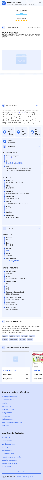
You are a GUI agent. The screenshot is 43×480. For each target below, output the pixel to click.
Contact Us (21, 472)
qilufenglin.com (7, 419)
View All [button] (38, 106)
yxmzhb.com (6, 416)
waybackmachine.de (9, 463)
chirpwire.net (7, 441)
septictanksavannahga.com (12, 422)
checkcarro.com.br (9, 454)
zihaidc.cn (5, 426)
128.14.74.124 (19, 163)
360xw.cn (22, 113)
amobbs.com (6, 447)
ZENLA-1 (9, 158)
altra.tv (4, 403)
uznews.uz (6, 438)
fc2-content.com (8, 409)
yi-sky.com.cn (7, 413)
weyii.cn (37, 370)
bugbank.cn (6, 406)
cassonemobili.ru (8, 400)
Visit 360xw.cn (21, 14)
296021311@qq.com (12, 261)
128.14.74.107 (10, 163)
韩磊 (7, 250)
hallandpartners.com (9, 397)
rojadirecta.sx (7, 450)
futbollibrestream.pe (9, 460)
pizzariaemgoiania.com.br (11, 457)
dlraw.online (6, 467)
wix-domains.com (8, 444)
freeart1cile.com (9, 370)
